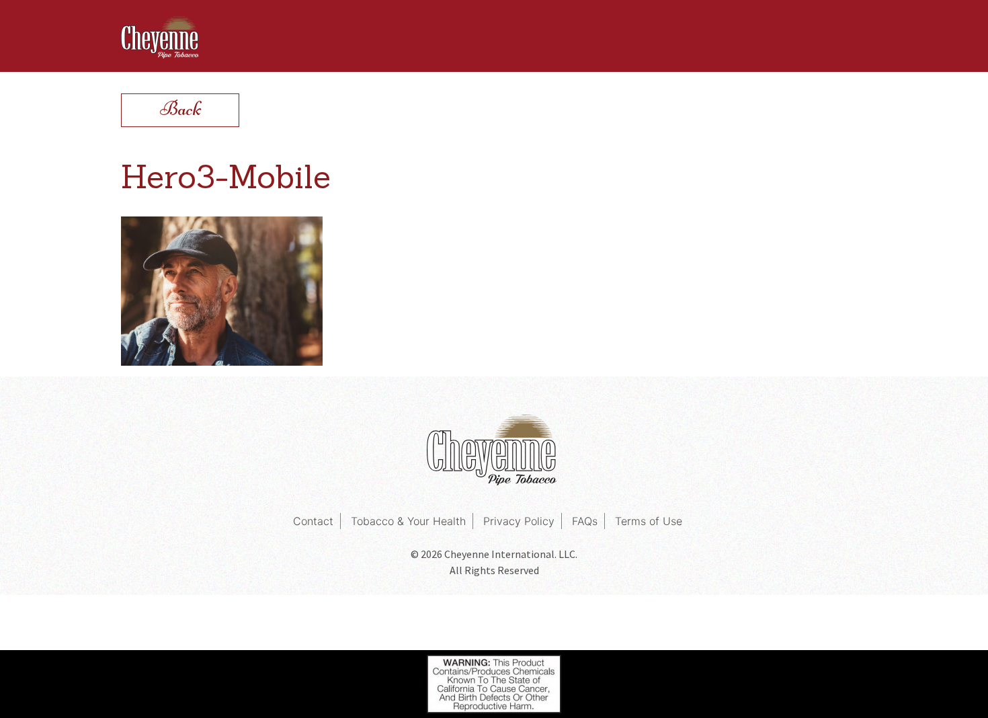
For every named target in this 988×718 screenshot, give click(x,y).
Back (180, 108)
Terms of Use (648, 521)
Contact (313, 521)
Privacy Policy (518, 521)
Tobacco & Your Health (408, 521)
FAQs (585, 521)
